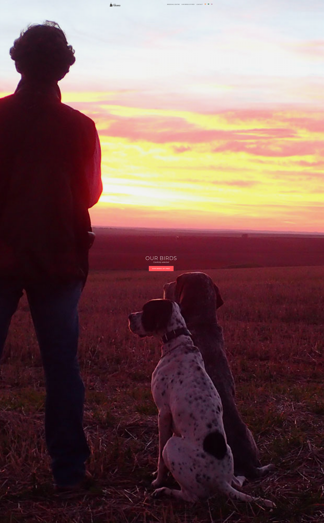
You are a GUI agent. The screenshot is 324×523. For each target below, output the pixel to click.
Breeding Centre (173, 4)
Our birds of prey (188, 4)
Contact (200, 4)
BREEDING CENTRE (161, 282)
